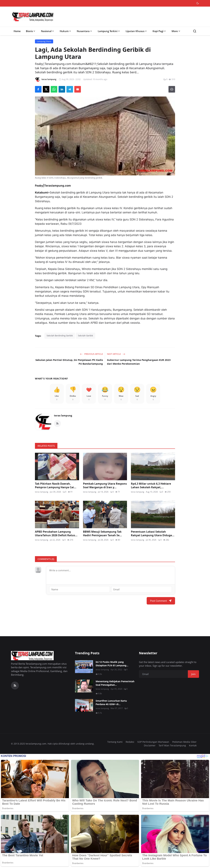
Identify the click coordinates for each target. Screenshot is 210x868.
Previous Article (93, 353)
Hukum (64, 31)
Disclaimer (150, 745)
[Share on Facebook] (38, 89)
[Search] (194, 31)
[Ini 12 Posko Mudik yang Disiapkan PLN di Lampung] (84, 666)
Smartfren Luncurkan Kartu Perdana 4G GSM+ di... (111, 702)
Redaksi (130, 741)
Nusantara (83, 31)
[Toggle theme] (197, 3)
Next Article (114, 353)
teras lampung (63, 415)
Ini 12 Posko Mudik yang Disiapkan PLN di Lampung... (112, 663)
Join (193, 674)
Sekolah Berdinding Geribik (60, 335)
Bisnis (29, 31)
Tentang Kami (115, 741)
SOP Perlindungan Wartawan (153, 741)
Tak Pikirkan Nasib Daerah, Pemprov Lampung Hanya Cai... (55, 485)
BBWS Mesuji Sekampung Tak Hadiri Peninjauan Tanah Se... (102, 533)
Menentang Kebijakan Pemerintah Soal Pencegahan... (115, 683)
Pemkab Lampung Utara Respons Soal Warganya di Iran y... (105, 485)
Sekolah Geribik (85, 335)
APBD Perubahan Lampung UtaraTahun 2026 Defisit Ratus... (56, 533)
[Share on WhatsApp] (54, 89)
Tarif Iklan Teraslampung (172, 745)
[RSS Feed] (57, 423)
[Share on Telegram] (69, 89)
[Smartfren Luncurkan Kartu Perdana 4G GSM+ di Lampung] (84, 705)
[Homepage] (33, 16)
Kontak (193, 745)
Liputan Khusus (135, 31)
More (175, 31)
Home (17, 31)
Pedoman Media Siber (184, 741)
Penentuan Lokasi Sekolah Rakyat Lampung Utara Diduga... (152, 533)
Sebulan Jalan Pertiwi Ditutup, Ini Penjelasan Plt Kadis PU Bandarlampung (69, 361)
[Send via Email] (77, 89)
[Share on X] (46, 89)
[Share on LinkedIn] (62, 89)
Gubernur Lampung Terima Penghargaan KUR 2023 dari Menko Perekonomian (139, 361)
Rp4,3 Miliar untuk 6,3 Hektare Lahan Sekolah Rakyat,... (151, 485)
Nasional (46, 31)
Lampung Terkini (107, 31)
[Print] (171, 89)
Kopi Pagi (158, 31)
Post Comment (158, 600)
